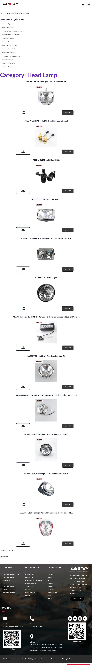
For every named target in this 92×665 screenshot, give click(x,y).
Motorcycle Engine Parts (8, 24)
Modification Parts (6, 67)
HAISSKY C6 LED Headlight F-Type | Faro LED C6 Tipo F (46, 121)
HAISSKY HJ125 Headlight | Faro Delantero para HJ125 (46, 434)
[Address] (32, 636)
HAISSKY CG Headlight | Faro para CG (46, 199)
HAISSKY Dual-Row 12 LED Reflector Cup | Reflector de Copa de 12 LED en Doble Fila (46, 317)
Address (32, 642)
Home (2, 13)
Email (5, 624)
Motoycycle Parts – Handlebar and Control (12, 31)
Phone (32, 624)
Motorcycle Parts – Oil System (9, 45)
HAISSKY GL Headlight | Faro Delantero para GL (46, 356)
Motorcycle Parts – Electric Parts (10, 34)
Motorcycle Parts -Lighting (8, 52)
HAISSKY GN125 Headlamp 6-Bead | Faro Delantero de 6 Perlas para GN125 (46, 395)
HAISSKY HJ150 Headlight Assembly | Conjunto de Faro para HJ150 (46, 513)
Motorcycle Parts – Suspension (10, 42)
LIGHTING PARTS (12, 13)
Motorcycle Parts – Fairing (8, 63)
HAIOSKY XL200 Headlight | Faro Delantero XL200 (46, 82)
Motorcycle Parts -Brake (8, 38)
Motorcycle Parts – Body (8, 27)
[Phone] (32, 618)
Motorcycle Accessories (8, 59)
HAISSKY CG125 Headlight (46, 278)
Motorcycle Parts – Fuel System (10, 49)
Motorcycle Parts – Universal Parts (11, 56)
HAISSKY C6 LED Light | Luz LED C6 (46, 160)
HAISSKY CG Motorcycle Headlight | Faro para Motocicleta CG (46, 238)
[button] (88, 4)
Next (11, 551)
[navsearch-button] (83, 4)
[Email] (5, 618)
